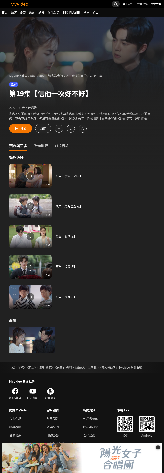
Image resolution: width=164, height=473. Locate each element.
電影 (23, 12)
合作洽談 (89, 435)
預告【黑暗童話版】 (69, 206)
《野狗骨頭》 (46, 367)
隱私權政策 (90, 427)
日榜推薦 (15, 435)
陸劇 (42, 76)
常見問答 (53, 418)
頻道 (14, 12)
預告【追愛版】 (66, 266)
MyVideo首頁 (18, 76)
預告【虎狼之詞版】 (69, 176)
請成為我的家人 (58, 76)
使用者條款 (90, 418)
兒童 (86, 12)
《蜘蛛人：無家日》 (86, 367)
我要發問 (53, 427)
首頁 (5, 12)
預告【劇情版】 (66, 236)
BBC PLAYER (71, 12)
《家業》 (31, 367)
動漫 (41, 12)
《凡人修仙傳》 (109, 367)
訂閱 (43, 128)
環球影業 (54, 12)
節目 (95, 12)
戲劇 (32, 12)
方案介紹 (142, 4)
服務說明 (15, 427)
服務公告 (53, 435)
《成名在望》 (17, 367)
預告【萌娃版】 (66, 297)
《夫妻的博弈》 (63, 367)
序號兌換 (156, 4)
